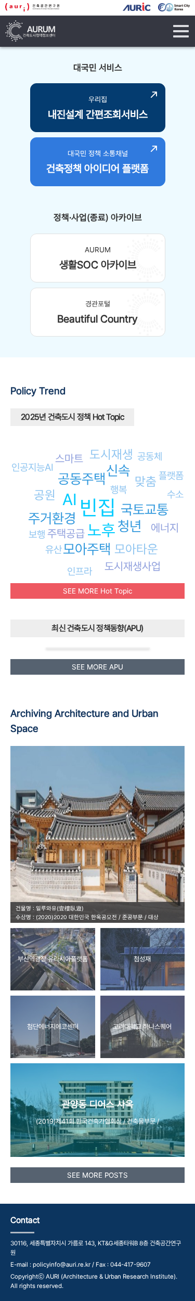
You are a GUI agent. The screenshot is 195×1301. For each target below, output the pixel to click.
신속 (118, 470)
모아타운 (136, 549)
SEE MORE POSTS (97, 1175)
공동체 (149, 456)
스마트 (69, 458)
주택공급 (66, 533)
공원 (45, 495)
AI (69, 499)
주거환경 (52, 518)
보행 (37, 534)
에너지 (165, 527)
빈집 (98, 507)
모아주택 (87, 549)
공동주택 (82, 479)
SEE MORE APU (97, 667)
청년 (129, 526)
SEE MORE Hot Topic (97, 591)
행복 (118, 489)
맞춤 (146, 481)
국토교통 (144, 509)
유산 (53, 549)
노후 (101, 530)
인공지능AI (32, 467)
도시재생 (111, 454)
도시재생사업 (133, 566)
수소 (175, 494)
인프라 (79, 571)
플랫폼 (171, 475)
